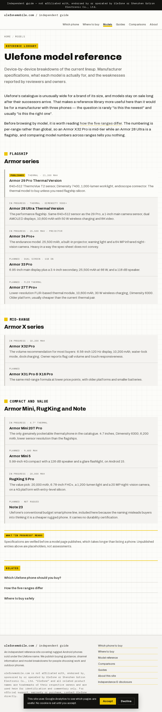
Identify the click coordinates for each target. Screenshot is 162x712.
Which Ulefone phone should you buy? (32, 577)
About (154, 24)
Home (7, 36)
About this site (107, 675)
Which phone (71, 24)
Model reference (108, 657)
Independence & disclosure (115, 682)
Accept (108, 701)
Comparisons (137, 24)
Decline (126, 701)
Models (107, 24)
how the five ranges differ (101, 123)
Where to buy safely (19, 598)
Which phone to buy (110, 645)
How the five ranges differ (23, 588)
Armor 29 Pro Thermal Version (35, 181)
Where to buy (91, 24)
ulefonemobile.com (36, 15)
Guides (120, 24)
